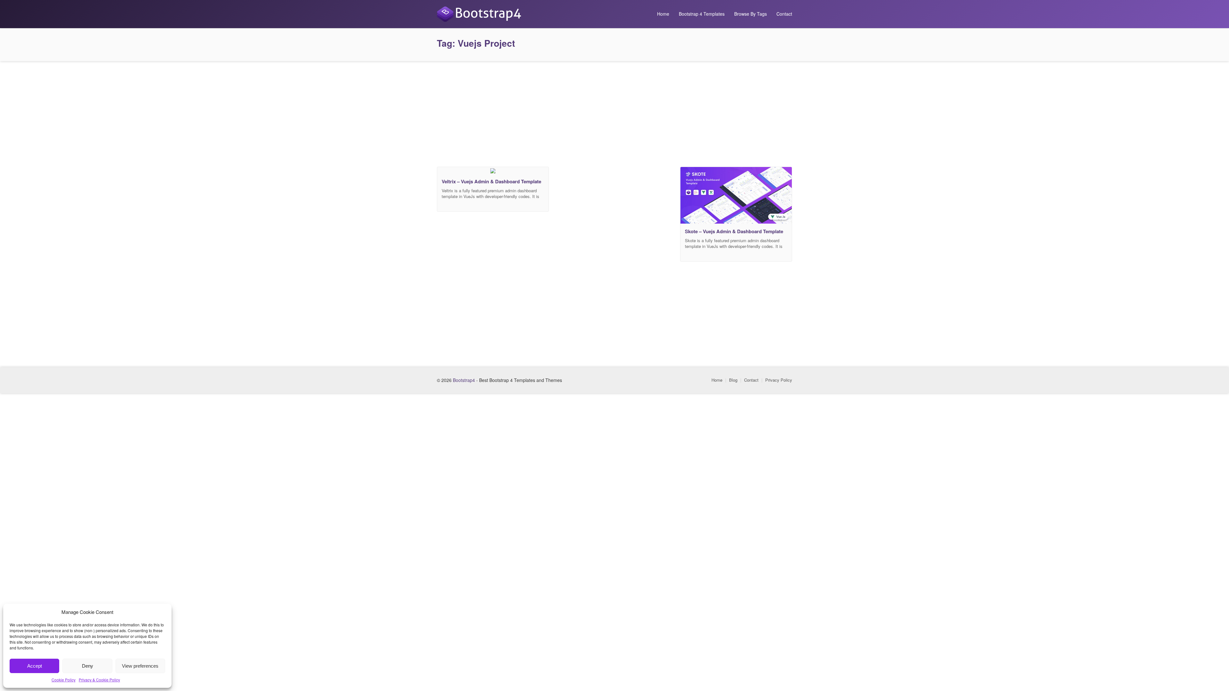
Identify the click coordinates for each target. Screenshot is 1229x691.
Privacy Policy (778, 380)
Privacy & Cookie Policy (99, 679)
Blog (733, 380)
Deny (87, 666)
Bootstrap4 (464, 380)
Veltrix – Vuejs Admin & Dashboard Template (491, 181)
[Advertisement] (614, 112)
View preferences (140, 666)
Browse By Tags (750, 14)
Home (663, 14)
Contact (784, 14)
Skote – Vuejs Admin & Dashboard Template (734, 231)
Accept (34, 666)
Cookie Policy (64, 679)
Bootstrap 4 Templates (702, 14)
